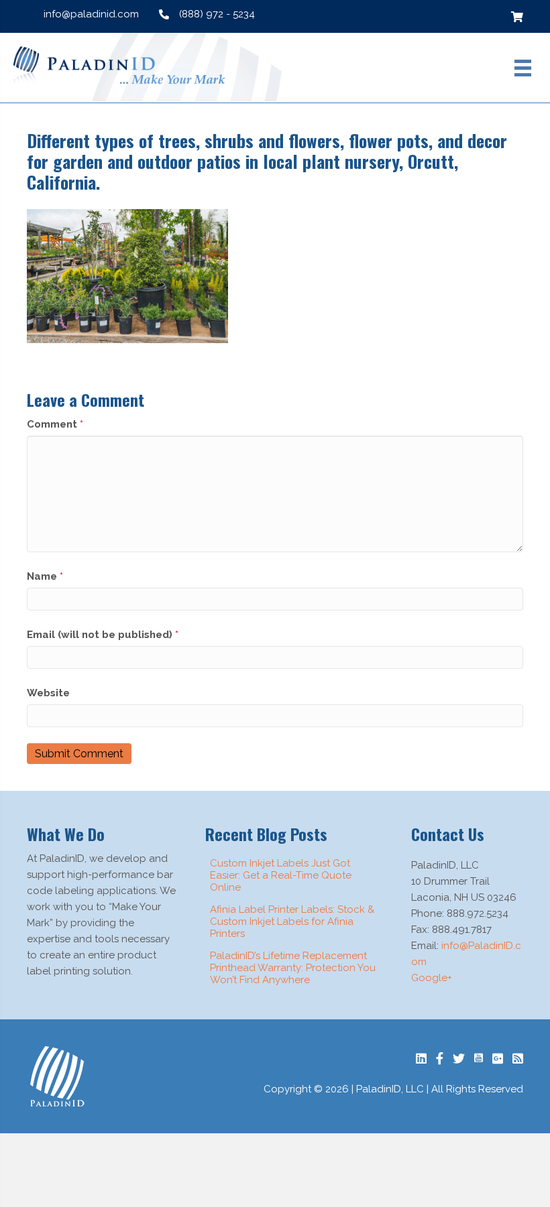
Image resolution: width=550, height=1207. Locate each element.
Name (45, 576)
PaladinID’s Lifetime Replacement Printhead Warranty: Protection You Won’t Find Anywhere (293, 968)
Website (48, 693)
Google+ (431, 978)
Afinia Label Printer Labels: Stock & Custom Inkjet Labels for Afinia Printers (292, 921)
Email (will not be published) (102, 635)
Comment (55, 424)
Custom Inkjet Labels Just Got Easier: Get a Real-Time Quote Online (280, 875)
